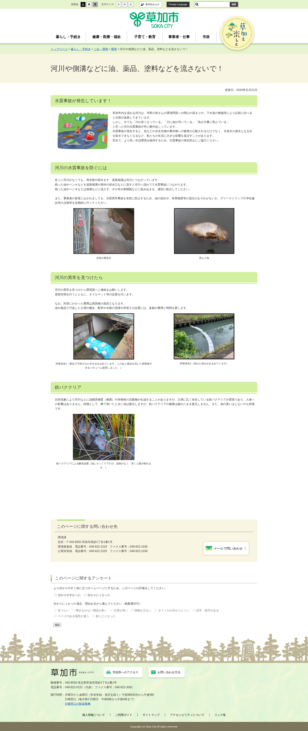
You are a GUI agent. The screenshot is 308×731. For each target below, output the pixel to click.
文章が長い (121, 610)
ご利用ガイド (123, 714)
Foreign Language (178, 4)
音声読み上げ (152, 4)
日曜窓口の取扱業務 (78, 703)
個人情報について (93, 714)
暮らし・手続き (68, 37)
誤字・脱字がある (207, 610)
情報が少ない (143, 610)
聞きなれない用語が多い (91, 610)
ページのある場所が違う (73, 616)
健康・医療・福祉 (106, 37)
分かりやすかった (69, 595)
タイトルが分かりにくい (173, 610)
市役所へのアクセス (125, 672)
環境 (114, 49)
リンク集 (220, 714)
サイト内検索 (197, 4)
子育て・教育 (145, 37)
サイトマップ (151, 714)
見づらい (63, 610)
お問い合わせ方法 (169, 672)
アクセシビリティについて (187, 714)
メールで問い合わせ (228, 548)
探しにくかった (106, 616)
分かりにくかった (99, 595)
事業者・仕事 (179, 37)
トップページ (59, 49)
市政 (206, 37)
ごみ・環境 (101, 49)
